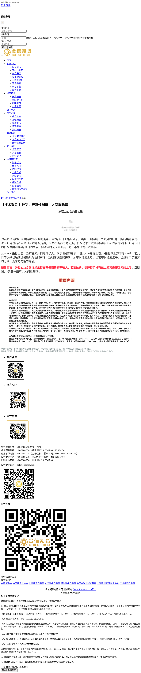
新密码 (5, 34)
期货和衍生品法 (20, 189)
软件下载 (16, 90)
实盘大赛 (16, 106)
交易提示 (16, 73)
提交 (4, 47)
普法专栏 (16, 176)
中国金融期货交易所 (86, 583)
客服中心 (11, 63)
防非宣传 (16, 169)
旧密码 (5, 28)
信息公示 (11, 133)
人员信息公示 (18, 139)
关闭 (10, 47)
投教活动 (16, 162)
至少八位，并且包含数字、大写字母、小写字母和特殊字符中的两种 (60, 38)
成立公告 (16, 116)
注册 (8, 5)
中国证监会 (6, 583)
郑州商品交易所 (68, 583)
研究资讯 (11, 93)
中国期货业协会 (20, 583)
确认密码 (6, 41)
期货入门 (16, 166)
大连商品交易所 (52, 583)
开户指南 (16, 83)
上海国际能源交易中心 (108, 583)
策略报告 (16, 103)
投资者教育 (12, 159)
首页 (9, 60)
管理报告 (16, 123)
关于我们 (11, 146)
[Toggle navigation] (2, 55)
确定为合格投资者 (9, 670)
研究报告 (16, 96)
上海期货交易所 (36, 583)
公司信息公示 (18, 136)
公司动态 (11, 110)
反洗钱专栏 (17, 179)
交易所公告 (17, 70)
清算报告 (16, 126)
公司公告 (16, 67)
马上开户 (11, 192)
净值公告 (16, 120)
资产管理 (11, 113)
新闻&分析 (17, 100)
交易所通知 (17, 77)
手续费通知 (17, 80)
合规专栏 (16, 172)
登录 (3, 5)
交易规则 (16, 186)
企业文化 (16, 156)
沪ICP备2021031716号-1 (84, 589)
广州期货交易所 (127, 583)
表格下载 (16, 87)
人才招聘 (16, 153)
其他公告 (16, 129)
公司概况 (16, 149)
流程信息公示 (18, 143)
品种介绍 (16, 182)
